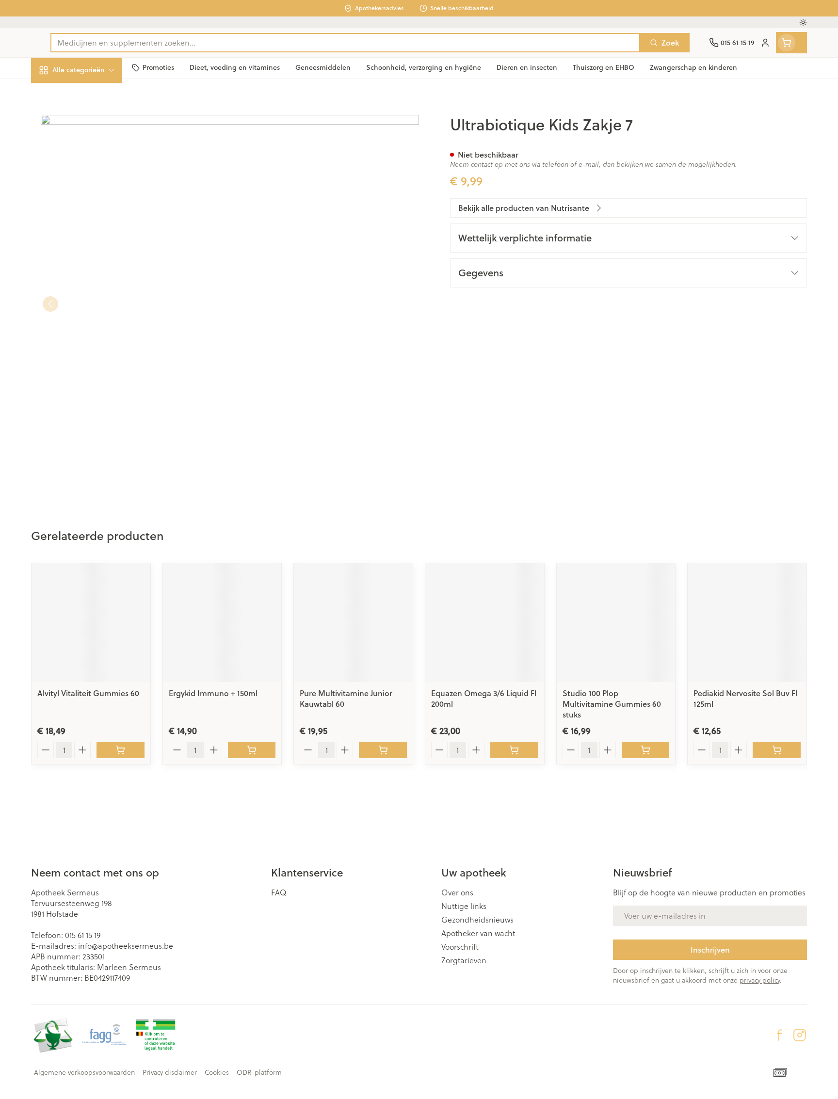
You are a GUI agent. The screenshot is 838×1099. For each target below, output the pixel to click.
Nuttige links (463, 906)
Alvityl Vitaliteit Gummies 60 (88, 693)
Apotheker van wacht (478, 933)
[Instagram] (799, 1035)
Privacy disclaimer (170, 1072)
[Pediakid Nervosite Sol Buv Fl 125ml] (747, 622)
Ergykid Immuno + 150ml (213, 693)
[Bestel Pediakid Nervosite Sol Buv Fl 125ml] (777, 750)
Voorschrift (460, 946)
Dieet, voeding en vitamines (93, 157)
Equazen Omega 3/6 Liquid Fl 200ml (483, 698)
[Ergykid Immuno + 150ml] (222, 622)
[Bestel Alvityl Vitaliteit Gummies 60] (121, 750)
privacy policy (760, 980)
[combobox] (345, 42)
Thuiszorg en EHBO (93, 276)
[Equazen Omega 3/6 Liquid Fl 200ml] (484, 622)
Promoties (57, 92)
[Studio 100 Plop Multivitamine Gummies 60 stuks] (616, 622)
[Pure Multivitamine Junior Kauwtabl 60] (353, 622)
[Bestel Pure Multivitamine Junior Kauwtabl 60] (383, 750)
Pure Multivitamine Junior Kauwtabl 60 (346, 698)
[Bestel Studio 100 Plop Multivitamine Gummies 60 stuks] (646, 750)
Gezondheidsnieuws (477, 919)
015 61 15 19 (82, 934)
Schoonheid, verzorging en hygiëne (93, 122)
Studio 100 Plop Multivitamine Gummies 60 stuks (612, 703)
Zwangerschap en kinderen (93, 192)
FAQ (279, 892)
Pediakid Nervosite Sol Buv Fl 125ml (745, 698)
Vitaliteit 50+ (93, 223)
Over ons (457, 892)
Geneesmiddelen (93, 329)
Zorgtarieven (463, 960)
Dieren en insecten (93, 303)
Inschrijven (710, 949)
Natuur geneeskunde (93, 249)
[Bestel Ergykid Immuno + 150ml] (252, 750)
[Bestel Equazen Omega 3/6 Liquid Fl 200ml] (514, 750)
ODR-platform (259, 1072)
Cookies (217, 1072)
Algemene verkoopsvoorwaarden (84, 1072)
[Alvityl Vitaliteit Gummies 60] (91, 622)
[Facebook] (779, 1035)
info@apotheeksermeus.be (125, 945)
